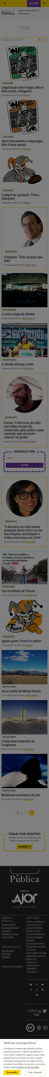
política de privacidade (28, 1067)
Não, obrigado (35, 1072)
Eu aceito (12, 1072)
